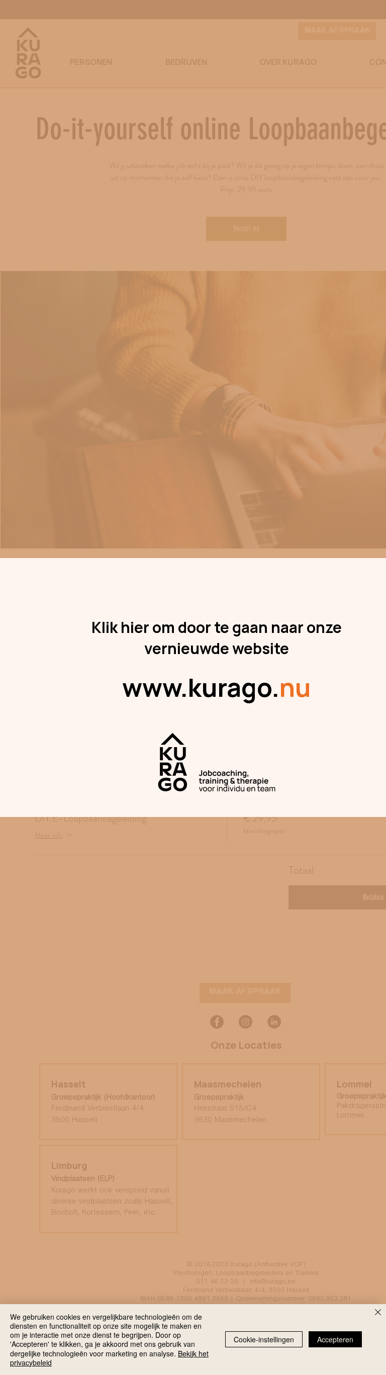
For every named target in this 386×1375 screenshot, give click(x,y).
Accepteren (335, 1339)
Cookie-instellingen (264, 1339)
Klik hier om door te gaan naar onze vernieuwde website (216, 638)
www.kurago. (216, 687)
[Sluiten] (378, 1313)
